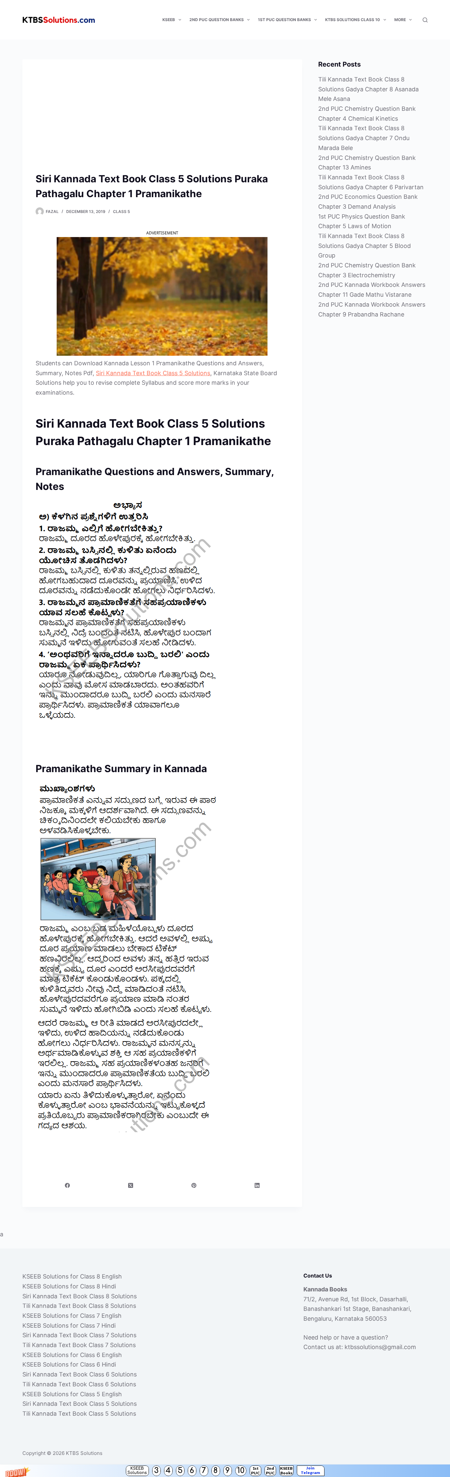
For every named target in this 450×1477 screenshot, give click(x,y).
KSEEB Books (286, 1470)
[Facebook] (67, 1185)
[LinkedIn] (257, 1185)
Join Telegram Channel (310, 1471)
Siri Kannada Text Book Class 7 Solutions (79, 1335)
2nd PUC (270, 1470)
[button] (225, 1470)
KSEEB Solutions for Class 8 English (72, 1276)
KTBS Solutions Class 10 (352, 19)
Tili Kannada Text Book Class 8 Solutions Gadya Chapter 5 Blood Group (364, 245)
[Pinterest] (194, 1185)
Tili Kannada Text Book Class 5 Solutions (79, 1413)
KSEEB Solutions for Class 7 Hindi (69, 1325)
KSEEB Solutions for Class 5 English (72, 1394)
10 (240, 1470)
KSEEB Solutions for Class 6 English (72, 1354)
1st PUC (255, 1470)
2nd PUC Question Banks (216, 19)
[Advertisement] (162, 122)
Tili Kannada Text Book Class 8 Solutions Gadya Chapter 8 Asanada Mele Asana (368, 89)
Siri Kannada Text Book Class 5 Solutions (153, 373)
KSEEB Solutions (137, 1470)
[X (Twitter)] (130, 1185)
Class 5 (121, 211)
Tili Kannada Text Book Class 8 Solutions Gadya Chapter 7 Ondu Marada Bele (363, 138)
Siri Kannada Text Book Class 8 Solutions (79, 1296)
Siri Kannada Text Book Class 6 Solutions (79, 1374)
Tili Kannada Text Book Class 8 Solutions (79, 1305)
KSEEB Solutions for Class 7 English (72, 1315)
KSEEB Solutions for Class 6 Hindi (69, 1364)
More (400, 19)
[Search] (425, 19)
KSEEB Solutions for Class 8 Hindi (69, 1286)
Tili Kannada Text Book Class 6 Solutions (79, 1384)
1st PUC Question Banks (284, 19)
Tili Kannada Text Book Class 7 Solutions (79, 1344)
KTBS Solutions (84, 1453)
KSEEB (168, 19)
